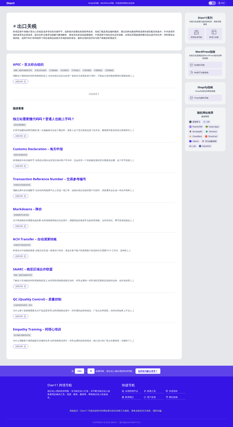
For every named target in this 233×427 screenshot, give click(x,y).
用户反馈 (151, 397)
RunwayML (197, 131)
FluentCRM (197, 126)
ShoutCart (212, 136)
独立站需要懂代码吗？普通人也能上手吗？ (43, 119)
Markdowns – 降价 (27, 209)
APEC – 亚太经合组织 (28, 64)
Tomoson (213, 131)
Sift (208, 121)
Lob (194, 146)
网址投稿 (173, 397)
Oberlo (196, 141)
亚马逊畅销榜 (211, 141)
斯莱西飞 (196, 121)
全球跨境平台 (131, 391)
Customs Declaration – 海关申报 (38, 149)
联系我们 (129, 397)
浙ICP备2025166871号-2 (130, 422)
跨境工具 (151, 391)
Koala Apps (214, 126)
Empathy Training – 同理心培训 (37, 329)
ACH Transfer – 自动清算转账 (35, 239)
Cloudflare (197, 136)
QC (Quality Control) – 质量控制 (37, 299)
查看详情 (19, 81)
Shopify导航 (93, 3)
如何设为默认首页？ (148, 371)
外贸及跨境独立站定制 (125, 3)
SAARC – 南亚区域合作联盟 (33, 269)
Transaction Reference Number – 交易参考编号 (49, 179)
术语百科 (173, 391)
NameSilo (206, 146)
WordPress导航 (107, 3)
